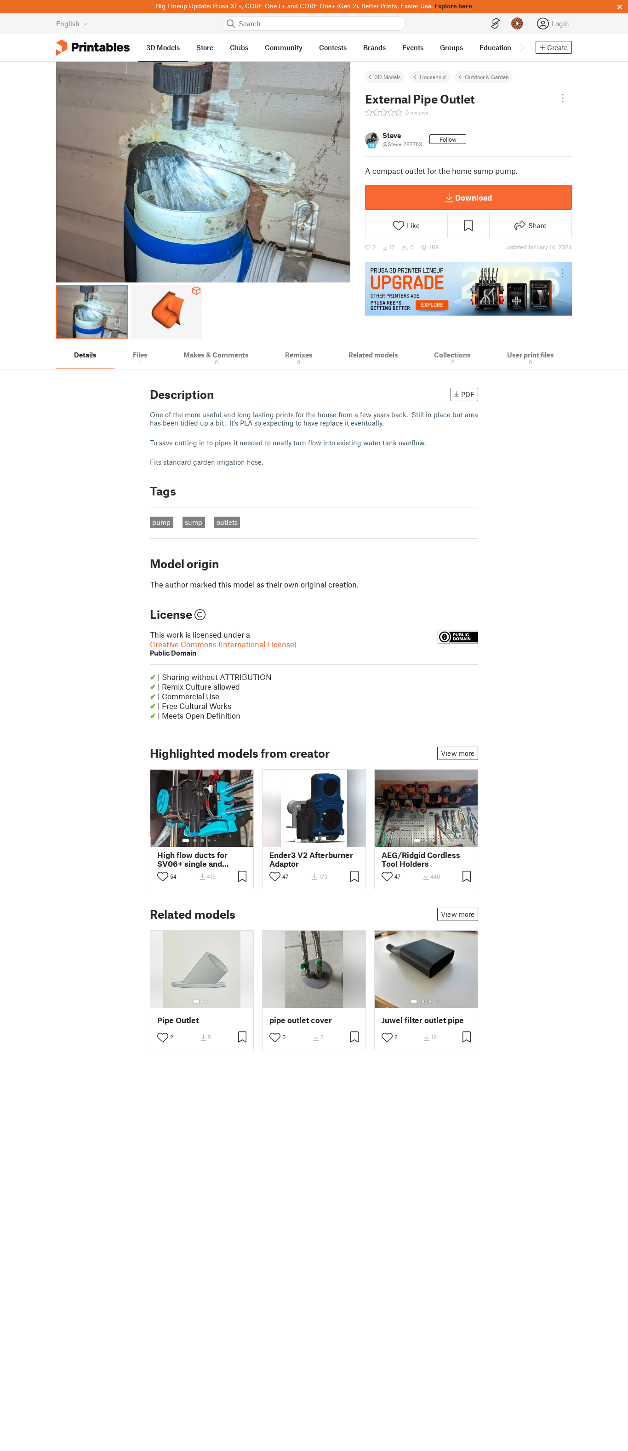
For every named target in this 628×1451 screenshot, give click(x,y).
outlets (227, 522)
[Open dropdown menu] (563, 98)
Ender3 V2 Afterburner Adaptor (311, 859)
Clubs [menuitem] (239, 47)
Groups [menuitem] (451, 47)
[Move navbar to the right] (522, 47)
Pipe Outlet (178, 1020)
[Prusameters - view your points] (517, 23)
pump (161, 522)
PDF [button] (467, 394)
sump (193, 522)
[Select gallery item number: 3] (202, 840)
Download (473, 197)
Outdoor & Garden (487, 77)
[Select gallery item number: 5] (216, 840)
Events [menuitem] (412, 47)
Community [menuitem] (284, 47)
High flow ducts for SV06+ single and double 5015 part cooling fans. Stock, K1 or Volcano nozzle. (199, 859)
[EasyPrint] (495, 24)
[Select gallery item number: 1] (185, 840)
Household (433, 77)
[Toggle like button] (162, 876)
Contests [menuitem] (333, 47)
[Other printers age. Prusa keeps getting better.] (468, 289)
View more (457, 753)
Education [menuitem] (495, 47)
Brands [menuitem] (374, 47)
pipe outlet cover (300, 1020)
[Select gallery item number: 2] (195, 840)
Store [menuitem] (204, 47)
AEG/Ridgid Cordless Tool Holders (421, 859)
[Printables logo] (93, 48)
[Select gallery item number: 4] (209, 840)
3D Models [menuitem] (163, 47)
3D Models (388, 77)
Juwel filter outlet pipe (423, 1020)
